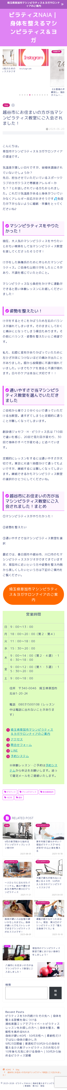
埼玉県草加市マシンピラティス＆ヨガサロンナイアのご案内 (33, 594)
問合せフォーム (21, 745)
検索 (8, 985)
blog (6, 105)
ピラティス (11, 792)
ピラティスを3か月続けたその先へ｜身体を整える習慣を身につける (33, 1018)
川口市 (9, 797)
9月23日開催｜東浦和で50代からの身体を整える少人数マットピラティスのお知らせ (32, 1045)
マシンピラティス (28, 792)
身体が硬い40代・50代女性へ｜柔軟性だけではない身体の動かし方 (33, 1038)
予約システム (20, 756)
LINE (14, 750)
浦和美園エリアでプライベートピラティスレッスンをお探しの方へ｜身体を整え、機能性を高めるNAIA (32, 1028)
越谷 (20, 797)
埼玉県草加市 (47, 792)
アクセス (17, 739)
